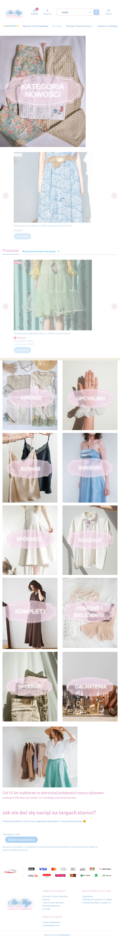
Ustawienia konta (51, 925)
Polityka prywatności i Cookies (97, 899)
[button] (96, 12)
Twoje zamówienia (51, 922)
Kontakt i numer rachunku (55, 896)
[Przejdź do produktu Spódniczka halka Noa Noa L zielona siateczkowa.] (53, 295)
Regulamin (87, 896)
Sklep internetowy (56, 935)
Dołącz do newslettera (21, 839)
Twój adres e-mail (11, 834)
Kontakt (46, 908)
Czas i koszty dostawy (53, 902)
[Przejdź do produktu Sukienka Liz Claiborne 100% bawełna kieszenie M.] (53, 187)
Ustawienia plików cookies (95, 902)
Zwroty (46, 899)
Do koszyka (22, 236)
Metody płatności (51, 905)
